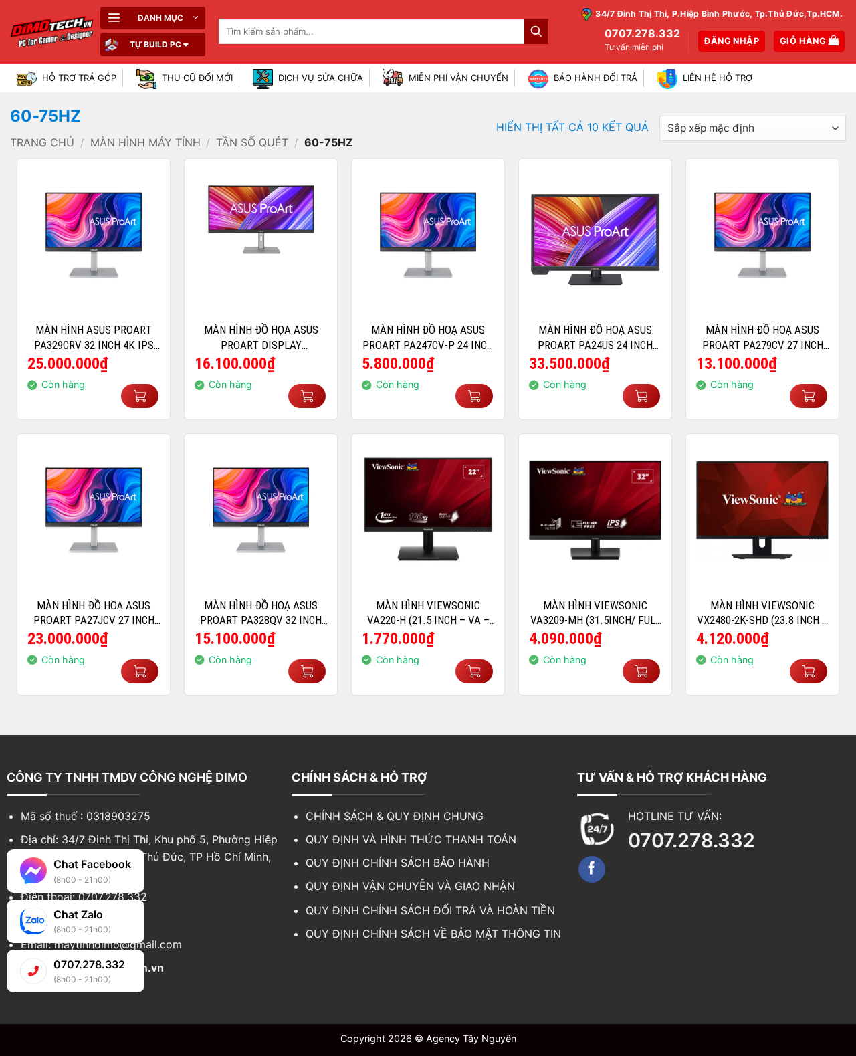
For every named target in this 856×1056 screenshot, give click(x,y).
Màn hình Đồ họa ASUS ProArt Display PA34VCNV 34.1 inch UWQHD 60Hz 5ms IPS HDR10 (261, 337)
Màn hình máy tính (145, 142)
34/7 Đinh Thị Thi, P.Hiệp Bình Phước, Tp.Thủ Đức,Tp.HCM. (718, 14)
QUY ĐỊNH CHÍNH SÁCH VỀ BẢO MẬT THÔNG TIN (433, 933)
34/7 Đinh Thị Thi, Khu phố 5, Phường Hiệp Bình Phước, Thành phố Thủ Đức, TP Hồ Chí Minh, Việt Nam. (149, 856)
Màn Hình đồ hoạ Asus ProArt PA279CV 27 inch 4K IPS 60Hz (762, 337)
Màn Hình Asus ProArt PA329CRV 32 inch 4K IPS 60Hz (94, 337)
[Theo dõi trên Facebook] (591, 869)
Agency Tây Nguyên (471, 1038)
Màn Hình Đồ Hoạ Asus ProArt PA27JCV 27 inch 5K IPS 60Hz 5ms (93, 613)
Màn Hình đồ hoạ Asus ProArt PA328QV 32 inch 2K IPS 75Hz (261, 613)
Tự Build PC (155, 44)
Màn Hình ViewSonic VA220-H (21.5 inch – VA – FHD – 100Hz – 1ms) (428, 613)
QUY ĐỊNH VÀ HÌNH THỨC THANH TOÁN (411, 839)
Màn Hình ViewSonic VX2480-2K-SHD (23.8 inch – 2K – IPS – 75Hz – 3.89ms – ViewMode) (762, 613)
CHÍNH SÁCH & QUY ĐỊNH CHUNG (395, 816)
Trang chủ (42, 142)
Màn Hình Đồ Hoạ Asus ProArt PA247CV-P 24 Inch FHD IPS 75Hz (428, 337)
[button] (152, 18)
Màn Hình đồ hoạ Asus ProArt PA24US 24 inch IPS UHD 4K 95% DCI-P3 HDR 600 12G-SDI (595, 337)
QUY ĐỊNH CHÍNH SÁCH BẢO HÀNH (398, 862)
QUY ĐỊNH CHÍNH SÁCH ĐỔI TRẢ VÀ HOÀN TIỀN (430, 910)
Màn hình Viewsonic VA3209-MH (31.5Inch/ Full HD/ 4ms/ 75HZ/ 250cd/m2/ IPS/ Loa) (595, 613)
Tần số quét (252, 142)
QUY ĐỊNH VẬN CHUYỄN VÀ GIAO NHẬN (410, 886)
